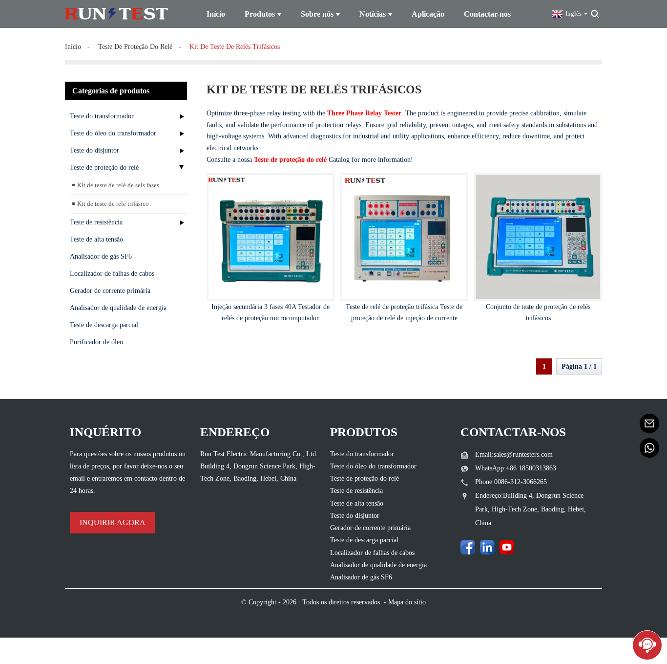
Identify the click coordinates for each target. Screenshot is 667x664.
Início (73, 46)
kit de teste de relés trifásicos (234, 46)
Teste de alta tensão (96, 239)
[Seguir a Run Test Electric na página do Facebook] (467, 547)
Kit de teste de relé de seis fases (118, 185)
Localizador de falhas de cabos (112, 273)
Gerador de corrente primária (110, 290)
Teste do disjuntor (94, 150)
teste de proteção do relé (135, 46)
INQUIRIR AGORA (113, 522)
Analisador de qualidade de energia (118, 307)
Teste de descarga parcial (104, 325)
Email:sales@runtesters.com (514, 454)
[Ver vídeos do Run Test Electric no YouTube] (507, 547)
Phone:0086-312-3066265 (511, 482)
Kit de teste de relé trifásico (113, 203)
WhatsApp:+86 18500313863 (515, 468)
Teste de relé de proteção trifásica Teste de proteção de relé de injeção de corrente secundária (404, 318)
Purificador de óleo (96, 342)
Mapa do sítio (407, 602)
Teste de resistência (96, 222)
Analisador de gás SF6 (101, 256)
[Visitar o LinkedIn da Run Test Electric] (487, 547)
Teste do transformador (102, 116)
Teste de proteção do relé (104, 167)
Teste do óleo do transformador (113, 133)
